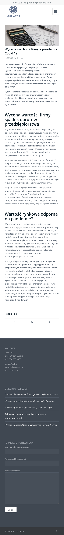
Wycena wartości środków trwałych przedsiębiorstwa (29, 400)
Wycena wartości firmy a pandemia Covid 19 (31, 51)
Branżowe (21, 58)
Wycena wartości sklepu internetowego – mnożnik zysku (31, 424)
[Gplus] (57, 531)
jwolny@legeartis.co (40, 2)
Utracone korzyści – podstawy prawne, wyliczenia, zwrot (31, 394)
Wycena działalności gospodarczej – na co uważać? (29, 407)
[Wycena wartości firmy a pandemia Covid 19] (32, 35)
